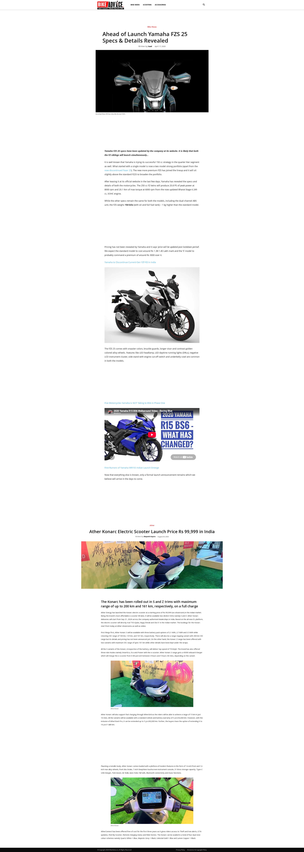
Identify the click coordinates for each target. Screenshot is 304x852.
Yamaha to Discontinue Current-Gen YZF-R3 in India (130, 262)
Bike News (135, 5)
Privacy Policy (180, 850)
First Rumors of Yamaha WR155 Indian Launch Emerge (131, 467)
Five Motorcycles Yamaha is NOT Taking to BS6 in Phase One (134, 403)
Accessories (160, 5)
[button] (204, 4)
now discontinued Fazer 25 (117, 170)
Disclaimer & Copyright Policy (197, 850)
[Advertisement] (152, 17)
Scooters (147, 5)
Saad (150, 46)
